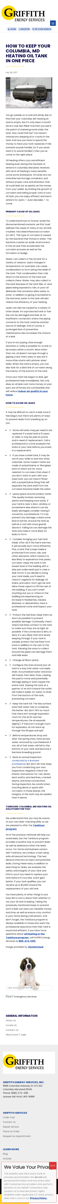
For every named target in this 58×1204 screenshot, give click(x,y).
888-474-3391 (27, 941)
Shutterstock (36, 947)
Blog (5, 1153)
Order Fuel (9, 1117)
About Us (11, 1020)
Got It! (52, 1165)
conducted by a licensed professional (25, 762)
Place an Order (11, 1131)
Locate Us (11, 1025)
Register (25, 29)
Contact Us (12, 1030)
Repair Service (11, 1126)
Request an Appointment (17, 1136)
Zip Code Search (43, 29)
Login (13, 29)
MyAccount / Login (16, 1034)
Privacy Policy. (38, 1198)
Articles (7, 1158)
